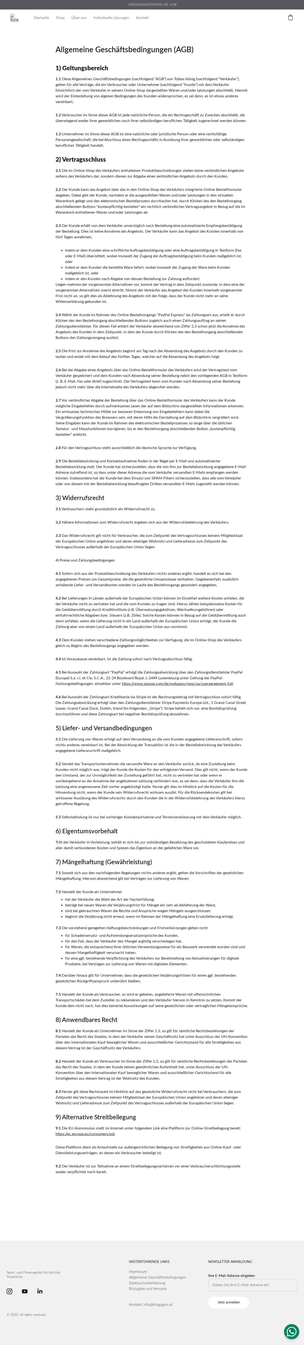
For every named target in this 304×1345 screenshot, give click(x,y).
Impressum (138, 1272)
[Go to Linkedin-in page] (40, 1291)
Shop (60, 18)
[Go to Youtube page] (25, 1291)
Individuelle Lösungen (111, 18)
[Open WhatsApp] (291, 1331)
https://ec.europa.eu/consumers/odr (85, 1134)
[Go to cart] (290, 18)
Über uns (79, 18)
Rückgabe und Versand (147, 1289)
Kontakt (142, 18)
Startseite (41, 18)
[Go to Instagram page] (9, 1291)
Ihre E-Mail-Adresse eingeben (231, 1276)
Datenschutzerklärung (147, 1283)
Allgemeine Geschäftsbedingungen (157, 1277)
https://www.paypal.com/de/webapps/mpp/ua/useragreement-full (177, 684)
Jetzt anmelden (229, 1302)
